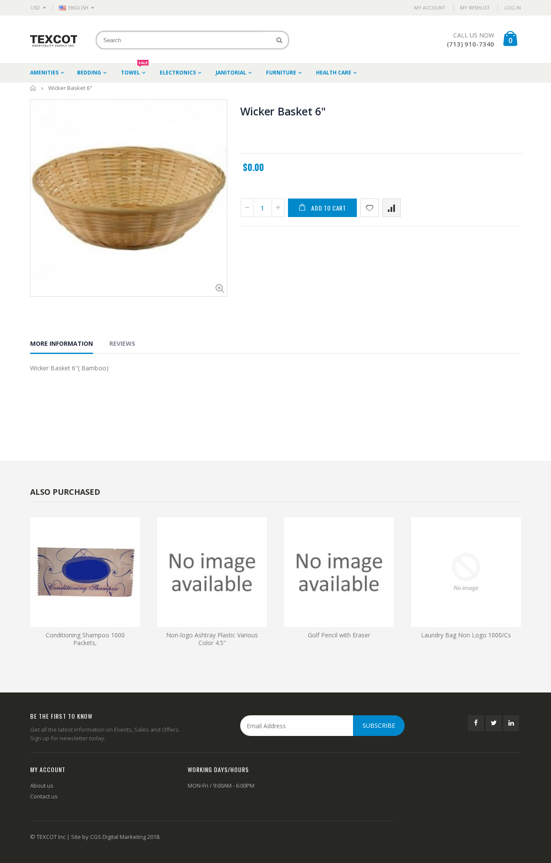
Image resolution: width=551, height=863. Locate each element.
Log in (513, 7)
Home (33, 88)
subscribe (378, 725)
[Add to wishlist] (369, 208)
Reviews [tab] (122, 343)
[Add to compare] (391, 208)
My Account (430, 7)
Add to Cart (328, 207)
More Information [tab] (61, 343)
